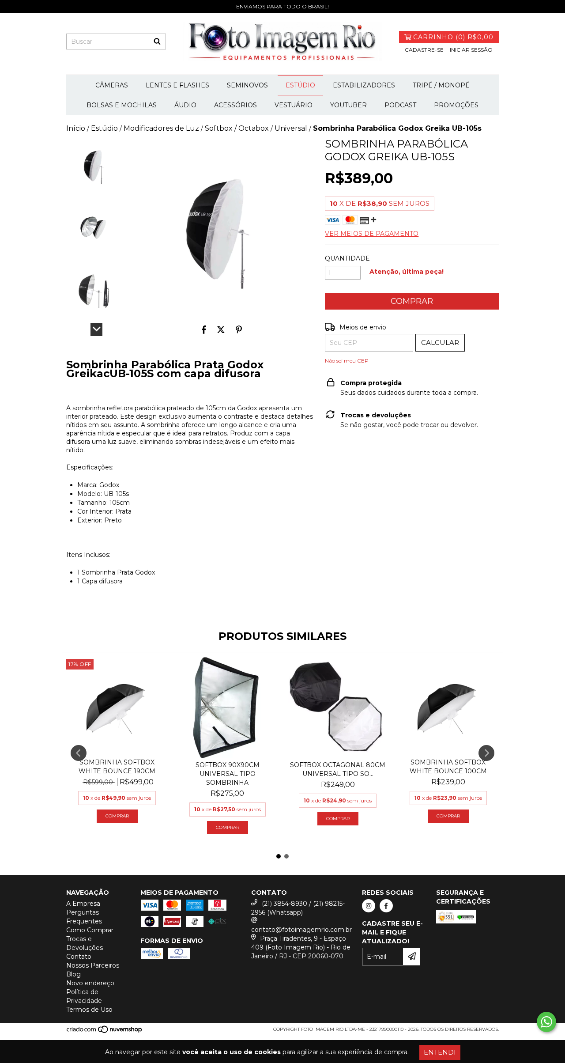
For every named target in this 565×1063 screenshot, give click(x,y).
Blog (73, 974)
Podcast (400, 105)
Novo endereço (90, 983)
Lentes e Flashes (177, 85)
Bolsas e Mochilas (122, 105)
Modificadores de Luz (161, 128)
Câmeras (111, 85)
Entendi (440, 1052)
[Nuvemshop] (104, 1032)
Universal (291, 128)
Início (75, 128)
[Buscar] (157, 41)
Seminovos (247, 85)
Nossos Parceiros (92, 965)
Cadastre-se (424, 49)
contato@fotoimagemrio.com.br (301, 930)
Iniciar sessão (471, 49)
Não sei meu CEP (347, 360)
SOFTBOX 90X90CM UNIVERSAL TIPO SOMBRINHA (228, 774)
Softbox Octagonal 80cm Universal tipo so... (337, 769)
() (453, 37)
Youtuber (348, 105)
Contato (78, 957)
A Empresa (83, 904)
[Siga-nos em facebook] (386, 905)
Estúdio (300, 85)
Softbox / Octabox (237, 128)
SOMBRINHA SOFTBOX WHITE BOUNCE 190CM (117, 766)
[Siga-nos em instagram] (368, 905)
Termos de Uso (89, 1010)
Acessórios (235, 105)
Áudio (185, 105)
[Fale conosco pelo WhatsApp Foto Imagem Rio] (546, 1022)
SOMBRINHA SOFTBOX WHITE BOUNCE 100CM (448, 766)
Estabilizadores (364, 85)
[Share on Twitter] (221, 329)
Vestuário (294, 105)
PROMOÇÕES (456, 105)
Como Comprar (89, 930)
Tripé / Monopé (441, 85)
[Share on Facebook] (204, 329)
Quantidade (347, 258)
